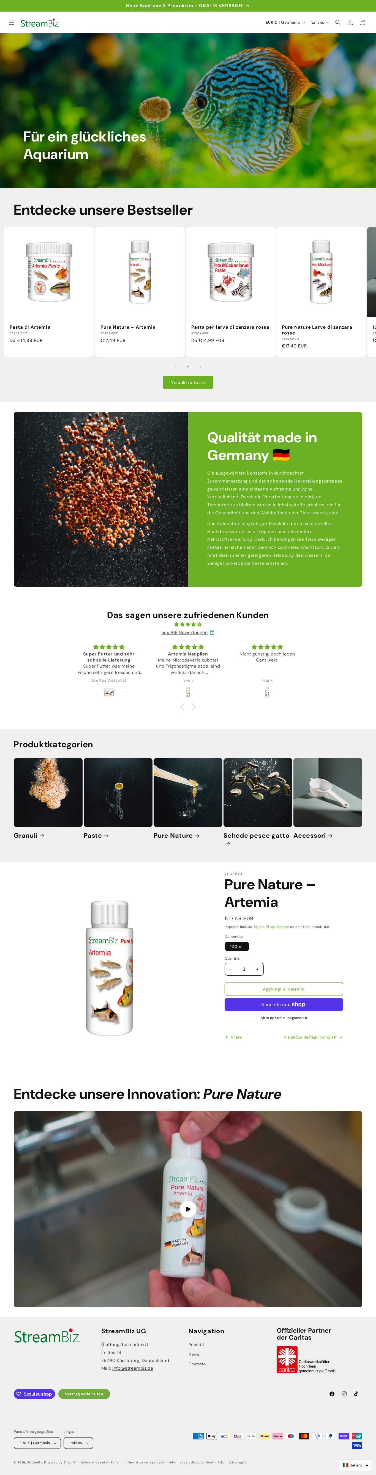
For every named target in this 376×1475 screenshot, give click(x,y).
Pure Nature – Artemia (128, 327)
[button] (12, 22)
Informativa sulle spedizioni (191, 1462)
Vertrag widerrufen (84, 1393)
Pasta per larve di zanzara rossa (230, 327)
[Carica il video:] (188, 1209)
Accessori (309, 836)
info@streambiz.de (132, 1368)
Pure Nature (173, 836)
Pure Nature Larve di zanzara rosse (317, 330)
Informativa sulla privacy (144, 1462)
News (194, 1354)
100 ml (237, 946)
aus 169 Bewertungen (185, 632)
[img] (188, 624)
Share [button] (236, 1037)
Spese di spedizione (271, 927)
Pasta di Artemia (30, 327)
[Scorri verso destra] (200, 367)
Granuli (25, 836)
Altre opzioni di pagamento (284, 1018)
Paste (93, 836)
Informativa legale (232, 1462)
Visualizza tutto (188, 382)
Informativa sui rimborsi (100, 1462)
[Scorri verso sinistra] (176, 367)
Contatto (197, 1363)
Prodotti (196, 1344)
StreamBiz (35, 1462)
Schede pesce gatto (257, 836)
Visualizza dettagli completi (310, 1037)
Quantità (232, 958)
